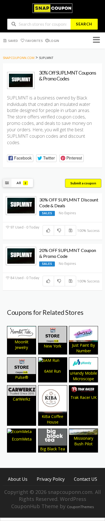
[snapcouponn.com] (52, 7)
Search (84, 24)
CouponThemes (80, 507)
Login (54, 41)
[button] (20, 158)
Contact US (85, 479)
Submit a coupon (83, 183)
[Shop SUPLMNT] (21, 80)
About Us (17, 479)
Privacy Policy (51, 479)
